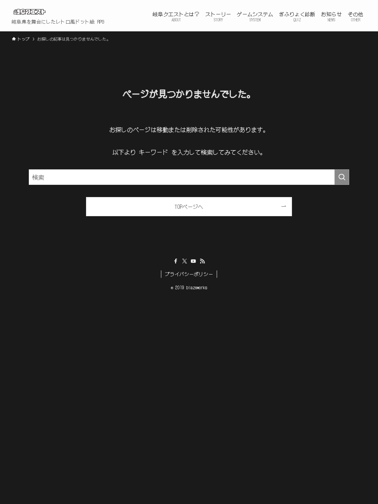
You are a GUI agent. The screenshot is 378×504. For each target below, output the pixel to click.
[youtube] (193, 261)
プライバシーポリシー (189, 273)
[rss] (202, 261)
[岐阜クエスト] (29, 12)
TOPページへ (189, 206)
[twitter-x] (184, 261)
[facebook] (175, 261)
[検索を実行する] (341, 177)
